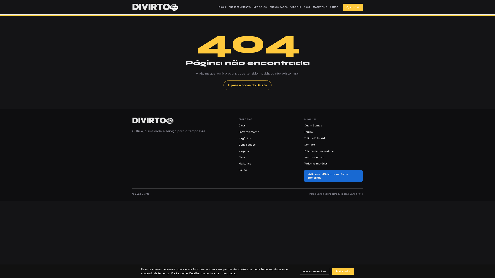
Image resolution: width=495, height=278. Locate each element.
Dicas (222, 7)
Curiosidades (279, 7)
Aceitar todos (343, 271)
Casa (307, 7)
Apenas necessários (314, 271)
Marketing (320, 7)
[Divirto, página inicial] (155, 7)
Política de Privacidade (319, 151)
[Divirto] (152, 121)
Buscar (355, 7)
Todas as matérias (316, 163)
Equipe (308, 132)
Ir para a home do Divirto (247, 85)
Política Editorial (314, 138)
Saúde (334, 7)
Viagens (295, 7)
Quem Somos (313, 125)
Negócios (260, 7)
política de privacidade (220, 273)
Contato (309, 144)
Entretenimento (240, 7)
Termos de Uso (313, 157)
